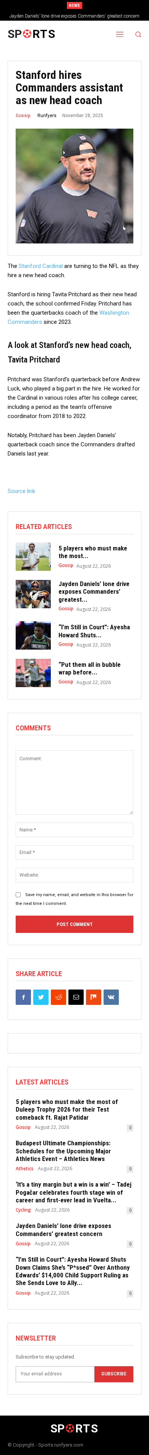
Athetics (25, 1168)
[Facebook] (23, 997)
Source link (21, 491)
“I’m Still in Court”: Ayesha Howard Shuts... (94, 631)
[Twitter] (41, 997)
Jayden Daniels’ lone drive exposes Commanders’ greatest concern (74, 16)
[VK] (111, 997)
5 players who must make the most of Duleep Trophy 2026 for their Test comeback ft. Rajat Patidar (67, 1109)
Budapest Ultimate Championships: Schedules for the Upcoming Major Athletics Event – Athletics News (63, 1151)
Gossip (23, 115)
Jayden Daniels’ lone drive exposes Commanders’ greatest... (94, 591)
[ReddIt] (58, 997)
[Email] (76, 997)
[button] (138, 34)
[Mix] (93, 997)
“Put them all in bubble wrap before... (89, 668)
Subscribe (113, 1374)
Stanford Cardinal (41, 266)
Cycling (23, 1210)
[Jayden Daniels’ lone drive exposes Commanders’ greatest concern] (33, 594)
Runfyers (47, 115)
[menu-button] (120, 34)
